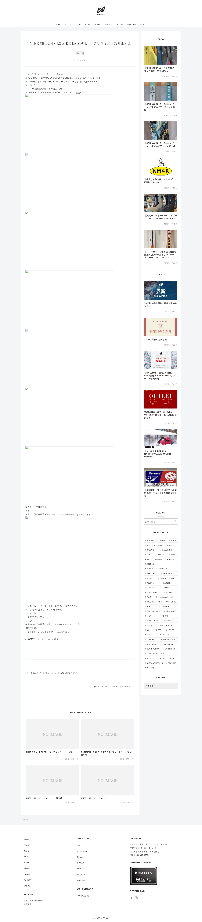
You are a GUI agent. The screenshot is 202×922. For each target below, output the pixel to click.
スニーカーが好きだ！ (52, 639)
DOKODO (81, 863)
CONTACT (28, 874)
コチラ (43, 506)
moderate (81, 874)
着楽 (79, 845)
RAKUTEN (28, 880)
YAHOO (27, 886)
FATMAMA (81, 880)
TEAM (26, 862)
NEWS (26, 857)
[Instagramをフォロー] (136, 898)
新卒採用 (27, 904)
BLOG (26, 851)
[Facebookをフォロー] (132, 898)
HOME (26, 839)
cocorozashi (82, 851)
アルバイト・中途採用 (33, 900)
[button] (175, 521)
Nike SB (80, 53)
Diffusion (80, 857)
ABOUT (27, 868)
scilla (79, 868)
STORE (27, 845)
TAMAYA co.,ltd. (83, 896)
